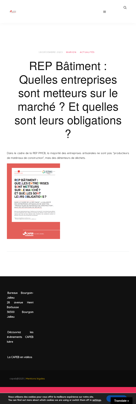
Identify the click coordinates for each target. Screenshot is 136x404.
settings (96, 400)
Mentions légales (35, 378)
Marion (71, 52)
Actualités (87, 52)
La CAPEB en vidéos (19, 357)
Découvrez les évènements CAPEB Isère (20, 336)
